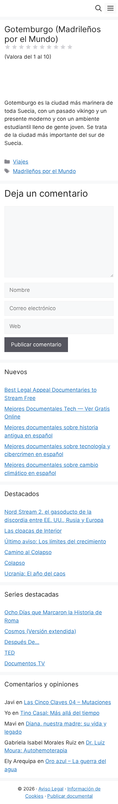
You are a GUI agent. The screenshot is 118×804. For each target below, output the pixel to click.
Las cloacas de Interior (33, 531)
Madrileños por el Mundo (44, 171)
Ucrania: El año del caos (34, 573)
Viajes (20, 162)
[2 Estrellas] (14, 47)
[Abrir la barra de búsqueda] (98, 8)
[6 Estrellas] (42, 47)
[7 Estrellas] (49, 47)
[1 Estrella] (7, 47)
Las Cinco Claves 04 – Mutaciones (67, 702)
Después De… (21, 642)
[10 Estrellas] (70, 47)
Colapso (14, 563)
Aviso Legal (51, 789)
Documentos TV (24, 663)
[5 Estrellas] (35, 47)
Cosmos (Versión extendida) (40, 631)
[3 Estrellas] (21, 47)
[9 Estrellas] (63, 47)
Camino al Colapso (28, 552)
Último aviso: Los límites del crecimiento (55, 541)
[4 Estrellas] (28, 47)
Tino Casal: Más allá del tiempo (59, 713)
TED (9, 653)
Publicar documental (70, 796)
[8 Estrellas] (56, 47)
